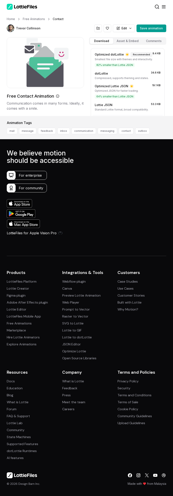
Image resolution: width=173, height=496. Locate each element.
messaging (107, 130)
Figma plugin (16, 295)
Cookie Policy (128, 409)
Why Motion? (128, 309)
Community (15, 430)
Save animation (151, 28)
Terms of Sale (128, 402)
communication (83, 130)
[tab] (101, 41)
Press (66, 395)
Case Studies (128, 281)
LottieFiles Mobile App (24, 316)
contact (126, 130)
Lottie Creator (18, 288)
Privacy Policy (128, 381)
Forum (11, 409)
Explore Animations (21, 344)
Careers (68, 409)
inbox (63, 130)
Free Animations (19, 323)
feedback (47, 130)
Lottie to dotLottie (77, 337)
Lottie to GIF (72, 330)
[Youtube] (155, 475)
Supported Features (22, 444)
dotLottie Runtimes (22, 451)
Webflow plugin (74, 281)
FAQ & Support (18, 416)
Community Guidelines (135, 416)
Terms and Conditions (134, 395)
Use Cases (126, 288)
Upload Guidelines (131, 423)
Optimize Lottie (74, 351)
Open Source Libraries (79, 358)
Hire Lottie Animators (23, 337)
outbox (142, 130)
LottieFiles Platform (21, 281)
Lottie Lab (15, 423)
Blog (10, 395)
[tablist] (127, 41)
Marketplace (16, 330)
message (28, 130)
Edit (124, 28)
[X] (146, 475)
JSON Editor (71, 344)
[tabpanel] (127, 81)
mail (12, 130)
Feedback (69, 388)
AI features (15, 458)
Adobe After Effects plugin (27, 302)
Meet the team (73, 402)
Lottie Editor (16, 309)
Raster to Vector (75, 316)
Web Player (70, 302)
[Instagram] (138, 475)
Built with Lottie (130, 302)
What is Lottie (17, 402)
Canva (67, 288)
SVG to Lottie (73, 323)
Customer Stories (131, 295)
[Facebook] (129, 475)
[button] (10, 28)
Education (15, 388)
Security (124, 388)
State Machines (19, 437)
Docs (11, 381)
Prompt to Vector (76, 309)
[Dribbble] (163, 475)
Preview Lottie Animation (81, 295)
